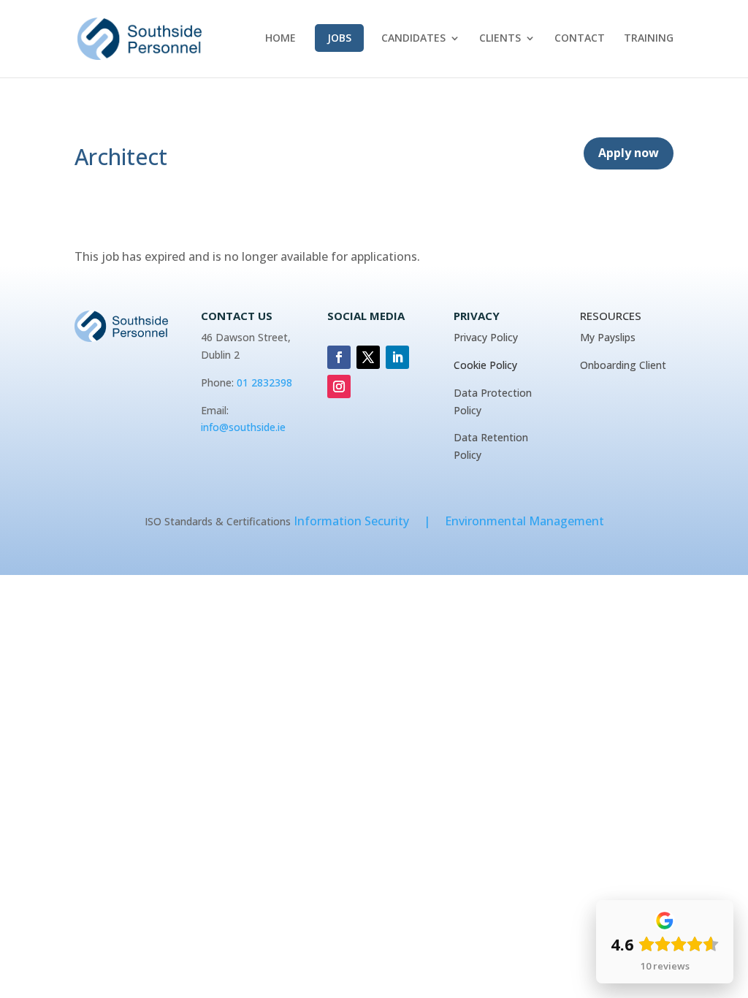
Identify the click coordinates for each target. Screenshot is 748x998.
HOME (280, 39)
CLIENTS (500, 39)
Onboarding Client (623, 365)
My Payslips (608, 337)
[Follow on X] (368, 357)
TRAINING (648, 39)
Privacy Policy (486, 337)
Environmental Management (524, 521)
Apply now (628, 153)
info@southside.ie (243, 427)
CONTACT (579, 39)
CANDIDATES (413, 39)
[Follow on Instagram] (339, 386)
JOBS (339, 38)
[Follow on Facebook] (339, 357)
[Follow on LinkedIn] (397, 357)
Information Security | (369, 521)
